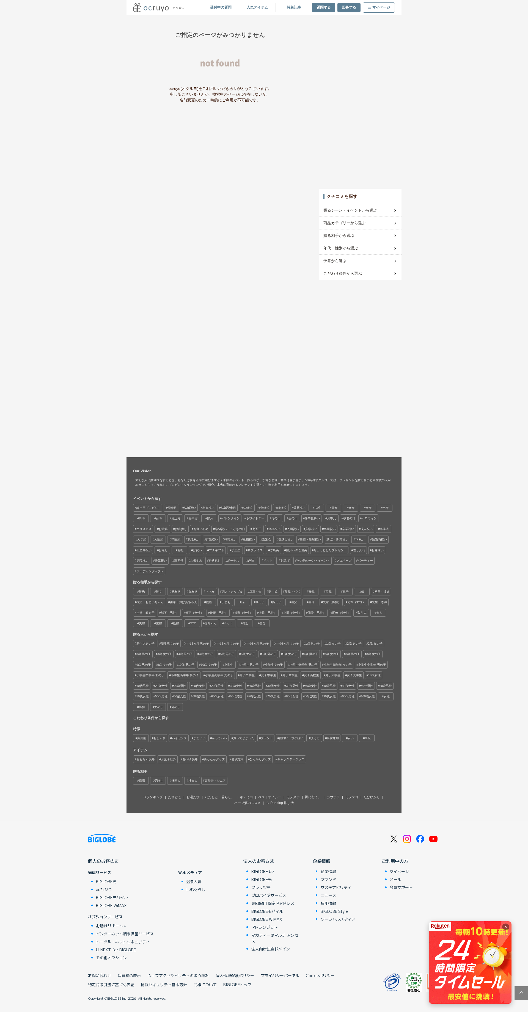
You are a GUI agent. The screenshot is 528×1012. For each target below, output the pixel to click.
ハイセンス (179, 738)
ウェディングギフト (150, 571)
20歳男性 (180, 685)
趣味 (251, 560)
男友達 (175, 591)
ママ (193, 623)
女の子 (158, 707)
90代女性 (329, 696)
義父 (294, 602)
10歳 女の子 (209, 664)
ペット (268, 560)
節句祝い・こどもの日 (230, 529)
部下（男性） (170, 612)
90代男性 (348, 696)
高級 (368, 738)
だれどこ (174, 797)
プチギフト (216, 550)
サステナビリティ (336, 887)
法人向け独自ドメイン (270, 949)
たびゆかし (372, 797)
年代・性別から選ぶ (340, 248)
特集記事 (294, 7)
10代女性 (374, 675)
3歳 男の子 (143, 654)
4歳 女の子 (206, 654)
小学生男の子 (249, 664)
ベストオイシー (269, 797)
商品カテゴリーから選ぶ (344, 223)
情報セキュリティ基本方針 (164, 984)
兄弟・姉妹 (381, 591)
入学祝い (311, 529)
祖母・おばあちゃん (183, 602)
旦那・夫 (255, 591)
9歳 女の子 (164, 664)
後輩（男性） (219, 612)
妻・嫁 (272, 591)
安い (351, 738)
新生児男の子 (145, 643)
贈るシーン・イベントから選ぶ (350, 210)
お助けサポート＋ (111, 925)
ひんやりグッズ (260, 759)
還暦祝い (299, 507)
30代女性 (273, 685)
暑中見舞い (312, 518)
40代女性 (348, 685)
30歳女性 (236, 685)
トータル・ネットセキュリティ (123, 941)
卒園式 (175, 539)
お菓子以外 (168, 759)
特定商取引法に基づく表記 (111, 984)
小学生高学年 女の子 (219, 675)
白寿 (142, 518)
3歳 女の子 (164, 654)
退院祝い (142, 560)
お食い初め (200, 529)
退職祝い (249, 539)
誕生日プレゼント (148, 507)
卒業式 (384, 529)
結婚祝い (190, 507)
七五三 (256, 529)
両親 (329, 591)
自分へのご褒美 (296, 550)
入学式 (141, 539)
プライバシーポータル (280, 975)
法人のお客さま (258, 861)
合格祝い (274, 529)
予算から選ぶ (334, 261)
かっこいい (219, 738)
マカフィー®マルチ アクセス (274, 938)
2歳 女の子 (375, 643)
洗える (315, 738)
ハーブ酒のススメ (247, 803)
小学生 (228, 664)
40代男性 (367, 685)
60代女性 (217, 696)
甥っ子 (260, 602)
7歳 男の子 (311, 654)
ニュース (328, 895)
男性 (142, 707)
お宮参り (181, 529)
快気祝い (161, 560)
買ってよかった (243, 738)
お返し (163, 550)
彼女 (159, 591)
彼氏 (142, 591)
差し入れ (359, 550)
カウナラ (333, 797)
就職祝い (194, 539)
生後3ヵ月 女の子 (227, 643)
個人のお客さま (103, 861)
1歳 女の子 (333, 643)
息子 (346, 591)
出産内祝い (144, 550)
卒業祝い (348, 529)
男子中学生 (247, 675)
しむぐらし (195, 889)
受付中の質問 (221, 7)
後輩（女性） (243, 612)
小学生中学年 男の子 (372, 664)
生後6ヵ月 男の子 (257, 643)
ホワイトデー (255, 518)
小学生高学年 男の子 (185, 675)
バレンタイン (231, 518)
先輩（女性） (356, 602)
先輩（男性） (332, 602)
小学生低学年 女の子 (338, 664)
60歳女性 (180, 696)
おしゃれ (159, 738)
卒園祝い (330, 529)
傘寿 (351, 507)
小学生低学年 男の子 (303, 664)
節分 (210, 518)
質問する (324, 7)
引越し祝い (285, 539)
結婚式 (247, 507)
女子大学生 (354, 675)
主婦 (159, 623)
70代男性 (273, 696)
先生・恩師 (379, 602)
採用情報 (328, 903)
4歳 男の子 (185, 654)
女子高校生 (311, 675)
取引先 (362, 612)
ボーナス (233, 560)
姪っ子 (277, 602)
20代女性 (199, 685)
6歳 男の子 (269, 654)
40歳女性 (311, 685)
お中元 (331, 518)
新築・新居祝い (310, 539)
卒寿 (386, 507)
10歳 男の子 (186, 664)
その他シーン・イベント (313, 560)
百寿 (159, 518)
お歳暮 (163, 529)
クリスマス (144, 529)
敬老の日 (349, 518)
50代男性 (161, 696)
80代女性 (292, 696)
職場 (142, 780)
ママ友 (210, 591)
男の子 (175, 707)
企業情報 (321, 861)
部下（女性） (194, 612)
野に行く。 (313, 797)
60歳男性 (199, 696)
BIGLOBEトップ (237, 984)
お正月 (175, 518)
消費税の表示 (129, 975)
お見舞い (378, 550)
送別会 (266, 539)
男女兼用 (333, 738)
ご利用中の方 (395, 861)
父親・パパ (292, 591)
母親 (312, 591)
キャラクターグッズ (290, 759)
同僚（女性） (341, 612)
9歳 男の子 (143, 664)
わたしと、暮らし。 (220, 797)
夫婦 (142, 623)
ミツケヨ (351, 797)
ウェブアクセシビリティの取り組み (178, 975)
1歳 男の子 (312, 643)
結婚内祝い (379, 539)
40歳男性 (329, 685)
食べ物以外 (189, 759)
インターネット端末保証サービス (125, 933)
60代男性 (236, 696)
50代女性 (142, 696)
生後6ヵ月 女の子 (287, 643)
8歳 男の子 (352, 654)
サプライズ (255, 550)
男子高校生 (290, 675)
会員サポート (401, 887)
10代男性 (142, 685)
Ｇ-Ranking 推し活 (280, 803)
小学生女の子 (274, 664)
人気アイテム (257, 7)
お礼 (180, 550)
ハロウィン (369, 518)
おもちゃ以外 (145, 759)
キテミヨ (246, 797)
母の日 (275, 518)
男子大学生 (332, 675)
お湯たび (193, 797)
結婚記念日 (228, 507)
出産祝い (208, 507)
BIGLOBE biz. (263, 871)
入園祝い (293, 529)
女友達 (192, 591)
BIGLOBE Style (334, 911)
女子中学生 (268, 675)
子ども (225, 602)
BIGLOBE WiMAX (111, 905)
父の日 (293, 518)
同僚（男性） (317, 612)
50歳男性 (386, 685)
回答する (349, 7)
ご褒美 (274, 550)
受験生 (158, 780)
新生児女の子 (170, 643)
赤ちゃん (211, 623)
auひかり (104, 889)
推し (246, 623)
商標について (205, 984)
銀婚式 (281, 507)
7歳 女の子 (331, 654)
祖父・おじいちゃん (150, 602)
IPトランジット (264, 927)
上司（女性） (292, 612)
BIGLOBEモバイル (112, 897)
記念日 (172, 507)
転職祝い (230, 539)
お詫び (285, 560)
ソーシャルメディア (338, 919)
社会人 (192, 780)
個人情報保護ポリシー (235, 975)
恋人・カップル (232, 591)
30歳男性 (255, 685)
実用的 (141, 738)
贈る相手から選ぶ (338, 235)
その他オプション (111, 957)
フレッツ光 (261, 887)
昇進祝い (212, 539)
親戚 (209, 602)
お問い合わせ (99, 975)
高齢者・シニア (215, 780)
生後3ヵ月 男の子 (197, 643)
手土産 (235, 550)
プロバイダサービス (268, 895)
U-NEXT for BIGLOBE (116, 949)
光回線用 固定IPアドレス (272, 903)
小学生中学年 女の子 (150, 675)
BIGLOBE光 (106, 881)
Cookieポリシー (320, 975)
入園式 (158, 539)
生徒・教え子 (145, 612)
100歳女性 (368, 696)
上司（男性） (268, 612)
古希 (317, 507)
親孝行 (178, 560)
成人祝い (367, 529)
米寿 (368, 507)
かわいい (199, 738)
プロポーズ (343, 560)
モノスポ (293, 797)
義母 (311, 602)
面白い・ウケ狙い (291, 738)
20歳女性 (161, 685)
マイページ (381, 7)
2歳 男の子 (354, 643)
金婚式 (264, 507)
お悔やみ (196, 560)
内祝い (360, 539)
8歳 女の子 (373, 654)
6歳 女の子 (290, 654)
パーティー (365, 560)
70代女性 (255, 696)
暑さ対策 (237, 759)
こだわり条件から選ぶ (342, 273)
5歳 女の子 (248, 654)
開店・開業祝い (337, 539)
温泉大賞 (194, 881)
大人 (379, 612)
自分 (263, 623)
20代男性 (217, 685)
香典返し (215, 560)
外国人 (175, 780)
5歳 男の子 (227, 654)
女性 (387, 696)
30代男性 (292, 685)
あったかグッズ (214, 759)
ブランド (267, 738)
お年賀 (192, 518)
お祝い (197, 550)
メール (395, 879)
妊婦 (176, 623)
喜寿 (334, 507)
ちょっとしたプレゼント (330, 550)
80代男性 (311, 696)
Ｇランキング (153, 797)
